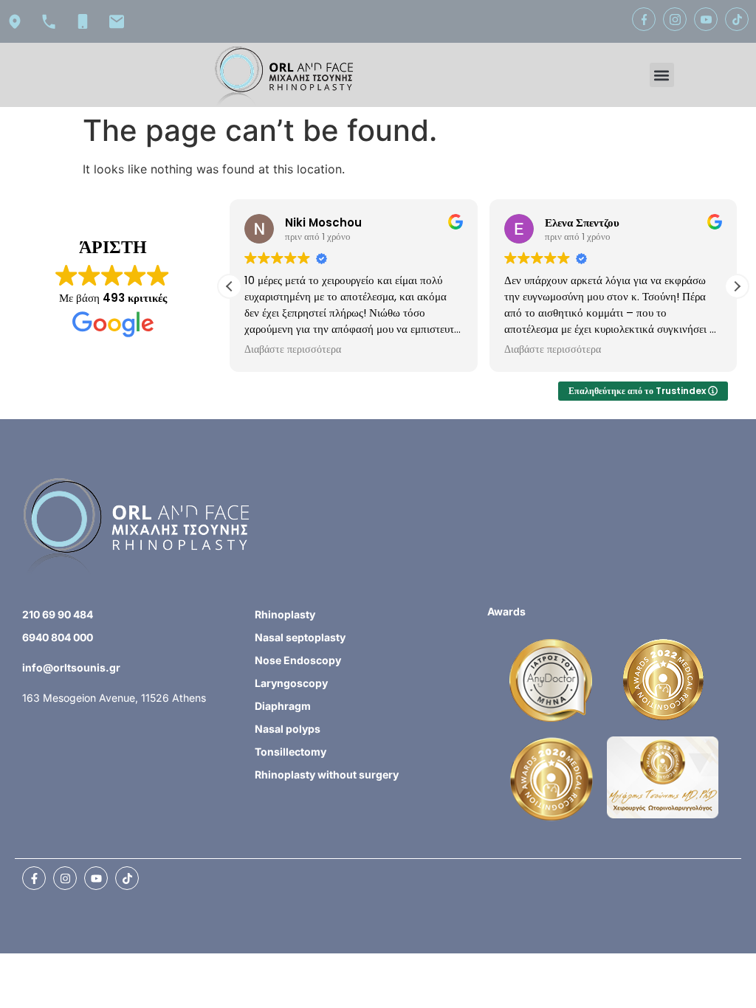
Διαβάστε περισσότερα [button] (292, 349)
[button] (662, 75)
